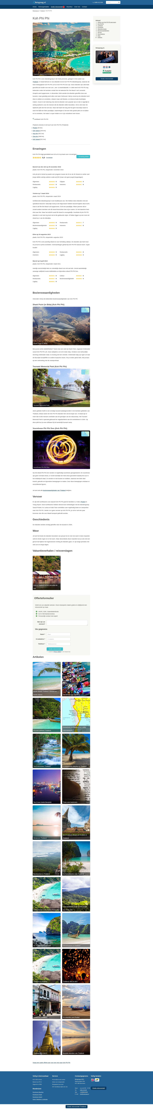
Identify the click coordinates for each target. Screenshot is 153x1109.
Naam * (42, 634)
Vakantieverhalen (102, 29)
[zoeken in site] (119, 2)
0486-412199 (98, 2)
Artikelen (100, 37)
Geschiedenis (101, 34)
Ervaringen (100, 27)
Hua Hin (35, 133)
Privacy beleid (57, 651)
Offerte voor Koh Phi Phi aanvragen (107, 22)
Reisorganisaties (43, 7)
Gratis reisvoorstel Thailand (76, 1106)
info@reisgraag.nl (84, 1094)
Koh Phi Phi (101, 24)
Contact (84, 7)
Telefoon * (41, 644)
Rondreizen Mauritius (38, 1092)
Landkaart (100, 25)
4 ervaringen (49, 157)
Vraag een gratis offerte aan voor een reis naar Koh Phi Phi (51, 1062)
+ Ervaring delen (83, 156)
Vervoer (100, 32)
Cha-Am (35, 136)
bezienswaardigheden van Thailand (54, 490)
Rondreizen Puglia (37, 1094)
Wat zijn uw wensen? (41, 623)
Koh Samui (36, 131)
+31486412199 (84, 1092)
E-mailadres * (40, 639)
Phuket (35, 128)
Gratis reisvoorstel (57, 7)
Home (34, 7)
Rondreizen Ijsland (37, 1097)
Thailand (35, 82)
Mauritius (69, 7)
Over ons (77, 7)
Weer (99, 35)
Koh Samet (36, 139)
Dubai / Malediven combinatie (40, 1099)
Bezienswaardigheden (103, 30)
